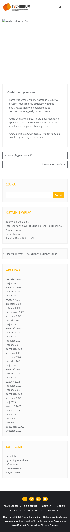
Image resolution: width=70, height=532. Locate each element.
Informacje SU (13, 464)
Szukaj (11, 184)
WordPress (18, 525)
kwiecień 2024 (13, 369)
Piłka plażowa (13, 234)
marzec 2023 (13, 410)
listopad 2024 (13, 344)
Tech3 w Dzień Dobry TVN (20, 238)
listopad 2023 (13, 389)
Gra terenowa (13, 229)
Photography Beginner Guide (41, 253)
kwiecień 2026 (13, 287)
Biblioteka (11, 456)
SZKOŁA (46, 506)
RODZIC (17, 510)
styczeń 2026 (13, 299)
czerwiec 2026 (13, 279)
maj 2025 (11, 324)
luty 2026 (11, 295)
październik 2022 (15, 426)
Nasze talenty (13, 468)
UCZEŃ (61, 506)
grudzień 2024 (13, 340)
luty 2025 (11, 336)
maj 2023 (11, 402)
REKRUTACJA (35, 510)
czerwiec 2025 (13, 320)
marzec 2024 (13, 373)
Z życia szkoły (13, 472)
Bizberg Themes (49, 525)
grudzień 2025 (13, 303)
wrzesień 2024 (13, 352)
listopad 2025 (13, 307)
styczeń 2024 (13, 381)
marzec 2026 (13, 291)
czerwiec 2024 (13, 361)
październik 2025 (15, 312)
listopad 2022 (13, 422)
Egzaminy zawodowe (17, 460)
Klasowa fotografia (52, 164)
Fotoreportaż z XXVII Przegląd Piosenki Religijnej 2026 (35, 225)
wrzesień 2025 (13, 316)
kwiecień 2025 (13, 328)
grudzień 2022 (13, 418)
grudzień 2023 (13, 385)
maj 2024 (11, 365)
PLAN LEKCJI (11, 506)
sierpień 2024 (13, 357)
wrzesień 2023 (13, 398)
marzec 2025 (13, 332)
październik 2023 (15, 393)
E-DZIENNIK (30, 506)
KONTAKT (53, 510)
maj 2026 (11, 283)
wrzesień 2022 (13, 430)
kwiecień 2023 (13, 406)
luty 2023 (11, 414)
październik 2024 (15, 348)
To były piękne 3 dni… (17, 221)
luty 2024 (11, 377)
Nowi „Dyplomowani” (20, 155)
